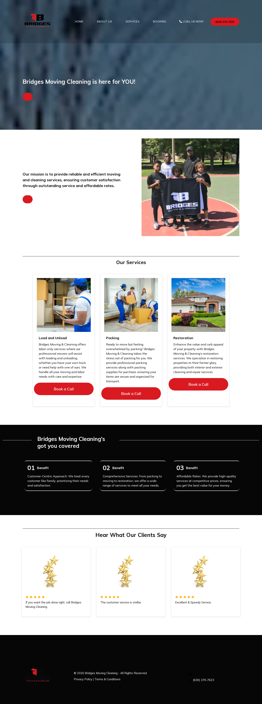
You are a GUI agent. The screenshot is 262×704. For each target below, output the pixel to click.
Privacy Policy (83, 679)
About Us (104, 21)
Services (133, 21)
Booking (159, 21)
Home (79, 21)
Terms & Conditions (107, 679)
